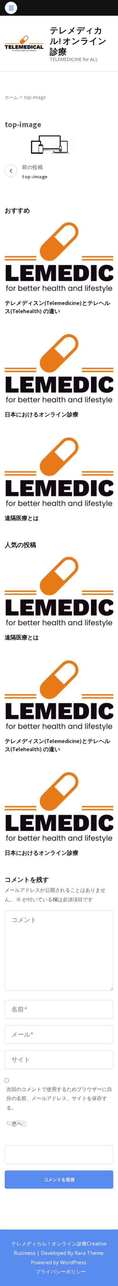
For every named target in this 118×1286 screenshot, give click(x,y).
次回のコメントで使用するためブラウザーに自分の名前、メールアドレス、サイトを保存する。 (59, 1098)
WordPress (73, 1262)
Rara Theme (89, 1253)
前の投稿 (35, 172)
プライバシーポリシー (61, 1271)
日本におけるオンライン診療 (41, 414)
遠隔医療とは (22, 518)
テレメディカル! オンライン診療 (78, 41)
